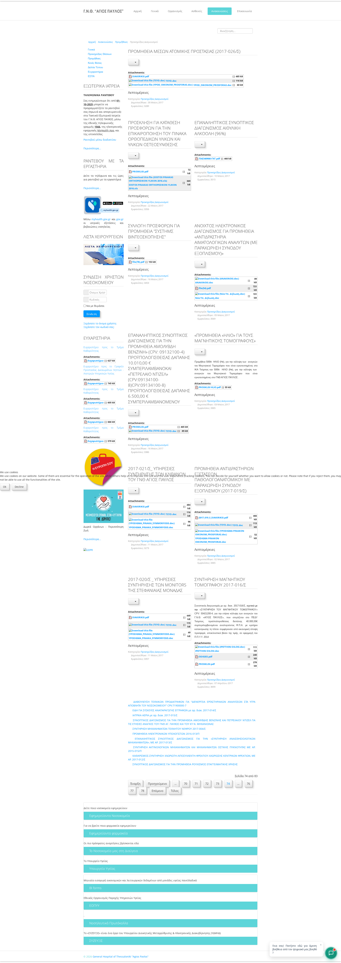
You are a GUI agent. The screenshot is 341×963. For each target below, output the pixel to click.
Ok (4, 486)
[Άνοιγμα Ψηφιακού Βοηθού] (331, 953)
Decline (19, 486)
